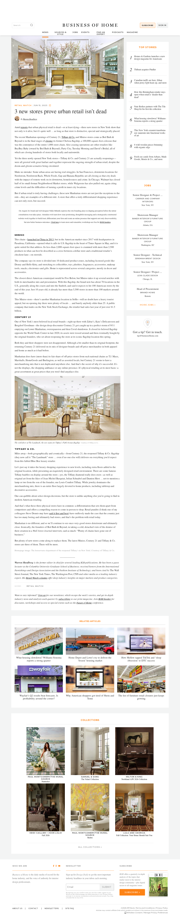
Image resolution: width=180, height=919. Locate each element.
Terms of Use (70, 894)
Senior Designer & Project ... (148, 195)
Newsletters (52, 908)
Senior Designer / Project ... (147, 271)
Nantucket (46, 781)
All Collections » (90, 847)
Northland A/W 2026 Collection (134, 779)
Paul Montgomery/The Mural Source (45, 778)
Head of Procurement (148, 288)
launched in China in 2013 (40, 239)
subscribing (64, 599)
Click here (55, 222)
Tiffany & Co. (68, 137)
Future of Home (84, 602)
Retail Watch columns (36, 577)
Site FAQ (69, 908)
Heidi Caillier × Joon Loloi (46, 833)
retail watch (23, 105)
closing (49, 140)
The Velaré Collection (90, 779)
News (45, 32)
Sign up (42, 595)
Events (85, 32)
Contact (33, 908)
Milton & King (134, 777)
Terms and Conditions (145, 908)
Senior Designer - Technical (147, 254)
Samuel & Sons (90, 777)
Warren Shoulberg (30, 119)
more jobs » (148, 305)
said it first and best (58, 513)
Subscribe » (132, 892)
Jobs (75, 32)
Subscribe (147, 25)
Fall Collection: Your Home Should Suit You (134, 835)
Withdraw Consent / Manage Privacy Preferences (147, 913)
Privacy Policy (107, 894)
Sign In (162, 25)
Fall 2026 (46, 835)
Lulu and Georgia (134, 833)
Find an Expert (101, 33)
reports (24, 127)
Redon (90, 837)
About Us (17, 908)
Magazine (132, 32)
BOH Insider (104, 599)
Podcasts (117, 32)
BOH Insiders (105, 222)
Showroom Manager (147, 215)
